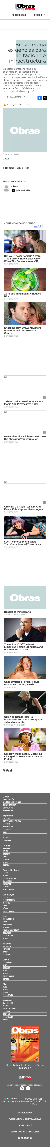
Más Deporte (7, 884)
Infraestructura (9, 805)
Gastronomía (8, 1003)
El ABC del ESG (8, 935)
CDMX (5, 856)
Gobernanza (7, 924)
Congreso (6, 854)
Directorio (25, 1138)
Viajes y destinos (9, 1008)
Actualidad (7, 946)
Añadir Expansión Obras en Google (19, 105)
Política (6, 845)
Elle (5, 984)
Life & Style (8, 894)
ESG (4, 835)
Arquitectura (8, 808)
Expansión (8, 815)
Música (5, 908)
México (5, 851)
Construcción (19, 15)
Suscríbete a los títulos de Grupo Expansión (25, 1066)
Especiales (7, 954)
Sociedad (6, 865)
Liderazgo (6, 949)
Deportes (6, 903)
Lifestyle (6, 886)
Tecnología (7, 829)
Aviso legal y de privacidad (25, 1119)
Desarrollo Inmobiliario (12, 802)
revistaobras (22, 1088)
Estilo (5, 897)
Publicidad (25, 1112)
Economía (6, 824)
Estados (6, 859)
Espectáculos (8, 962)
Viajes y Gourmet (9, 911)
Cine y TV (6, 905)
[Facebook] (40, 98)
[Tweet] (45, 98)
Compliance (25, 1125)
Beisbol (5, 875)
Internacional (8, 826)
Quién (6, 959)
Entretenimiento (9, 900)
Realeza (5, 965)
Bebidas (6, 1006)
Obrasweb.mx (28, 1088)
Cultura (6, 979)
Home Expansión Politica (12, 821)
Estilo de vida (8, 995)
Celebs (5, 992)
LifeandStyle (7, 840)
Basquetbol (7, 881)
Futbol (5, 873)
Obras (14, 186)
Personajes (7, 1011)
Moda (5, 970)
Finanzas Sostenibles (11, 930)
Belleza (5, 973)
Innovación (7, 933)
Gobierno (6, 848)
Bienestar (6, 1014)
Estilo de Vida (8, 1017)
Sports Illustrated (11, 870)
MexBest (7, 1000)
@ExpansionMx (23, 190)
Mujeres (6, 837)
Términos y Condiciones (25, 1131)
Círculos (6, 968)
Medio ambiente (8, 919)
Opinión (5, 862)
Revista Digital (8, 889)
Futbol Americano (9, 878)
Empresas (6, 818)
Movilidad (6, 927)
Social (5, 921)
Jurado (5, 1019)
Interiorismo (8, 810)
